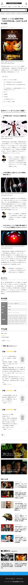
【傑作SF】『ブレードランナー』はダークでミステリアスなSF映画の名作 (21, 485)
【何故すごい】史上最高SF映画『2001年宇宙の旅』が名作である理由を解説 (21, 565)
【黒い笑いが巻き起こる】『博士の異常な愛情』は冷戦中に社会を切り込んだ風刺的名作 (7, 565)
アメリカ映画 (10, 27)
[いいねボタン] (2, 435)
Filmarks (8, 340)
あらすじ (5, 91)
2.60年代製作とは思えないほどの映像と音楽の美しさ (14, 85)
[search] (25, 10)
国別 (22, 6)
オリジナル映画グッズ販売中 (9, 101)
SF (6, 27)
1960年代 (13, 13)
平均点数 (5, 96)
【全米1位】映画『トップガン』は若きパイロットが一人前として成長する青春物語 (21, 540)
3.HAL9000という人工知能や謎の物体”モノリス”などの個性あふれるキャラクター (14, 89)
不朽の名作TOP (4, 6)
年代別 (26, 6)
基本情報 (5, 94)
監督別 (9, 6)
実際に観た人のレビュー (9, 99)
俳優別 (19, 6)
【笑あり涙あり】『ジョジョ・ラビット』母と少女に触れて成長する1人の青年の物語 (21, 529)
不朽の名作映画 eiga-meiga (17, 581)
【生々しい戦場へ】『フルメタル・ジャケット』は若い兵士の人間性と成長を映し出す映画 (21, 518)
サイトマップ (20, 578)
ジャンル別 (14, 6)
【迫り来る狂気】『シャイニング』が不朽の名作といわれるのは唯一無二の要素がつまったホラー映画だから (21, 507)
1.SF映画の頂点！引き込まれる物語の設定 (13, 82)
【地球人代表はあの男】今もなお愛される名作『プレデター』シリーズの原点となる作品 (21, 495)
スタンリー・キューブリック (18, 27)
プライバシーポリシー (10, 578)
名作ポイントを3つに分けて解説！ (10, 79)
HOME (3, 13)
